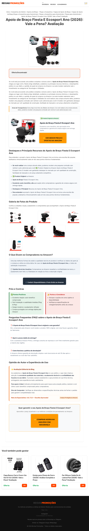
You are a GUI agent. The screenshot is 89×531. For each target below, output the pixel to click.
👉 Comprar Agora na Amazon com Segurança (44, 422)
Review (53, 4)
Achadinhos (61, 4)
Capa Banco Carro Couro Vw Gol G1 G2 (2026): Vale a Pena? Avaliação (15, 477)
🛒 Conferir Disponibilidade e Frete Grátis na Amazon (44, 282)
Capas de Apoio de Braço (62, 12)
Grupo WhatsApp (51, 523)
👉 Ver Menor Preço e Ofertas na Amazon (52, 139)
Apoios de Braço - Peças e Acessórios (39, 12)
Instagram (44, 514)
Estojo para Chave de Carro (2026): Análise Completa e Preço (44, 477)
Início (8, 12)
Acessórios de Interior (18, 12)
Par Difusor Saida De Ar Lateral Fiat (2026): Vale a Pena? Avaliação (72, 477)
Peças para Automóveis (73, 14)
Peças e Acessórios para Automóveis (51, 14)
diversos (45, 4)
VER (24, 485)
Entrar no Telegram (38, 523)
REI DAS (13, 3)
